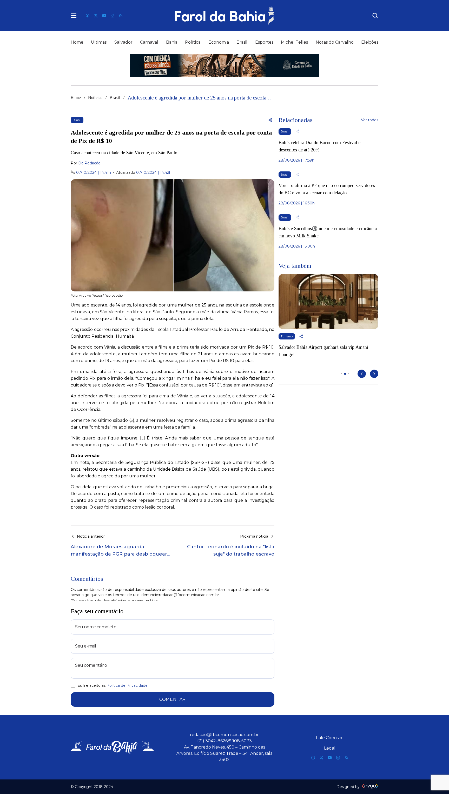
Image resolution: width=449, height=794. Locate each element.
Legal (329, 748)
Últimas (99, 42)
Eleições (369, 42)
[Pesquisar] (375, 15)
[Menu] (74, 15)
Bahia (171, 42)
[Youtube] (104, 16)
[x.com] (96, 16)
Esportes (264, 42)
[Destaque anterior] (362, 374)
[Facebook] (87, 16)
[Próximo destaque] (374, 374)
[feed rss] (121, 16)
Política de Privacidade (127, 685)
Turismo (287, 336)
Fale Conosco (330, 737)
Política (193, 42)
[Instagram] (112, 16)
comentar (172, 699)
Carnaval (149, 42)
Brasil (241, 42)
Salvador (123, 42)
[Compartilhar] (270, 120)
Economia (218, 42)
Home (77, 42)
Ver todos (369, 120)
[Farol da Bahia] (224, 15)
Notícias (95, 97)
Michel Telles (294, 42)
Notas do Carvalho (335, 42)
